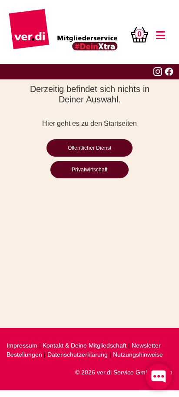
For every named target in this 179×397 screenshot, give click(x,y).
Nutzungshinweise (138, 354)
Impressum (22, 345)
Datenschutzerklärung (77, 354)
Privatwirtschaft (89, 170)
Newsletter (146, 345)
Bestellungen (24, 354)
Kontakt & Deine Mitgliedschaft (84, 345)
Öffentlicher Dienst (89, 148)
